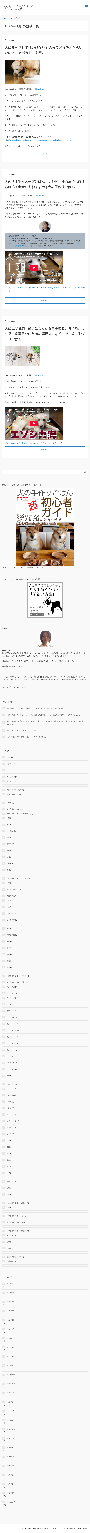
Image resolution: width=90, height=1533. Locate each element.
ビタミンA (10, 1017)
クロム (9, 1102)
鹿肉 (8, 961)
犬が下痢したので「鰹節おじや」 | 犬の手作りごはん (27, 737)
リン (8, 1140)
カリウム (10, 1089)
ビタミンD (10, 1056)
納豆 (8, 928)
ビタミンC (10, 1050)
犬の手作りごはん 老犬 (16, 1216)
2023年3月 (11, 1293)
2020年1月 (11, 1484)
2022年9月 (11, 1329)
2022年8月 (11, 1338)
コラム (9, 770)
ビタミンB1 (11, 1024)
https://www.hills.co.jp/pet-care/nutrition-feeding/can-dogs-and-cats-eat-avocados (38, 140)
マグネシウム (11, 1121)
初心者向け (11, 777)
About (9, 757)
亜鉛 (8, 1147)
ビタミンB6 (11, 1043)
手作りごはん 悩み (14, 790)
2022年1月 (11, 1365)
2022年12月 (11, 1311)
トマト (9, 883)
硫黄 (8, 1160)
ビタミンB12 (11, 1030)
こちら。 (23, 687)
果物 (8, 838)
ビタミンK (10, 1069)
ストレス (10, 1235)
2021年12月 (11, 1375)
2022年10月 (11, 1320)
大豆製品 (10, 831)
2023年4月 (11, 1284)
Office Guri (39, 89)
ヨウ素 (9, 1134)
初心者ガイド (11, 781)
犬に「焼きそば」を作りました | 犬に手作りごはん (25, 730)
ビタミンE (10, 1063)
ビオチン (10, 1011)
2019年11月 (11, 1502)
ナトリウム (11, 1115)
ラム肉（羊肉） (12, 889)
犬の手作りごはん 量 (15, 1222)
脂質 (8, 1194)
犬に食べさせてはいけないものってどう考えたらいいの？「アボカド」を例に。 (36, 708)
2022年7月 (11, 1347)
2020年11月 (11, 1429)
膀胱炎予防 (11, 935)
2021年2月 (11, 1411)
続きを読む (45, 154)
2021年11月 (11, 1384)
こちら (19, 666)
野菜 (8, 863)
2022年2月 (11, 1356)
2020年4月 (11, 1466)
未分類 (9, 803)
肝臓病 (9, 1248)
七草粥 (9, 900)
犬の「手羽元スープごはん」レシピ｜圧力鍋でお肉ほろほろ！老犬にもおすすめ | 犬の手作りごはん (43, 715)
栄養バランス (11, 1181)
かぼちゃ (10, 764)
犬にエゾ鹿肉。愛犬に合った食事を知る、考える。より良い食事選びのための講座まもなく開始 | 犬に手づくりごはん (45, 334)
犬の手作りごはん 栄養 (16, 982)
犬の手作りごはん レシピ (16, 878)
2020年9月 (11, 1438)
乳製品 (9, 818)
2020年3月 (11, 1475)
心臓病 (9, 1242)
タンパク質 (11, 987)
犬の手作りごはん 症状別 (16, 1231)
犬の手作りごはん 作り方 (16, 976)
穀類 (8, 851)
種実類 (9, 844)
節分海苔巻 (11, 920)
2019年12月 (11, 1493)
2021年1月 (11, 1420)
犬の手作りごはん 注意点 (16, 1203)
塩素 (8, 1153)
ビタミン (10, 993)
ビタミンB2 (11, 1037)
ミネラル (10, 1084)
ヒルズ (49, 125)
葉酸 (8, 1076)
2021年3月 (11, 1402)
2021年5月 (11, 1393)
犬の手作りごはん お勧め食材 (18, 814)
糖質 (8, 1188)
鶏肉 (8, 954)
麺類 (8, 967)
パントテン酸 (11, 1004)
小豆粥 (9, 907)
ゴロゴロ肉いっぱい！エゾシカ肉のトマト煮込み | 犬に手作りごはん (33, 443)
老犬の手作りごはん (14, 1257)
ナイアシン (11, 998)
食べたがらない (12, 794)
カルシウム (11, 1095)
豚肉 (8, 941)
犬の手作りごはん (13, 809)
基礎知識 (10, 1261)
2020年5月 (11, 1457)
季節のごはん (11, 896)
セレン (9, 1108)
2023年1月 (11, 1302)
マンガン (10, 1127)
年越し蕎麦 (11, 913)
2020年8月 (11, 1447)
